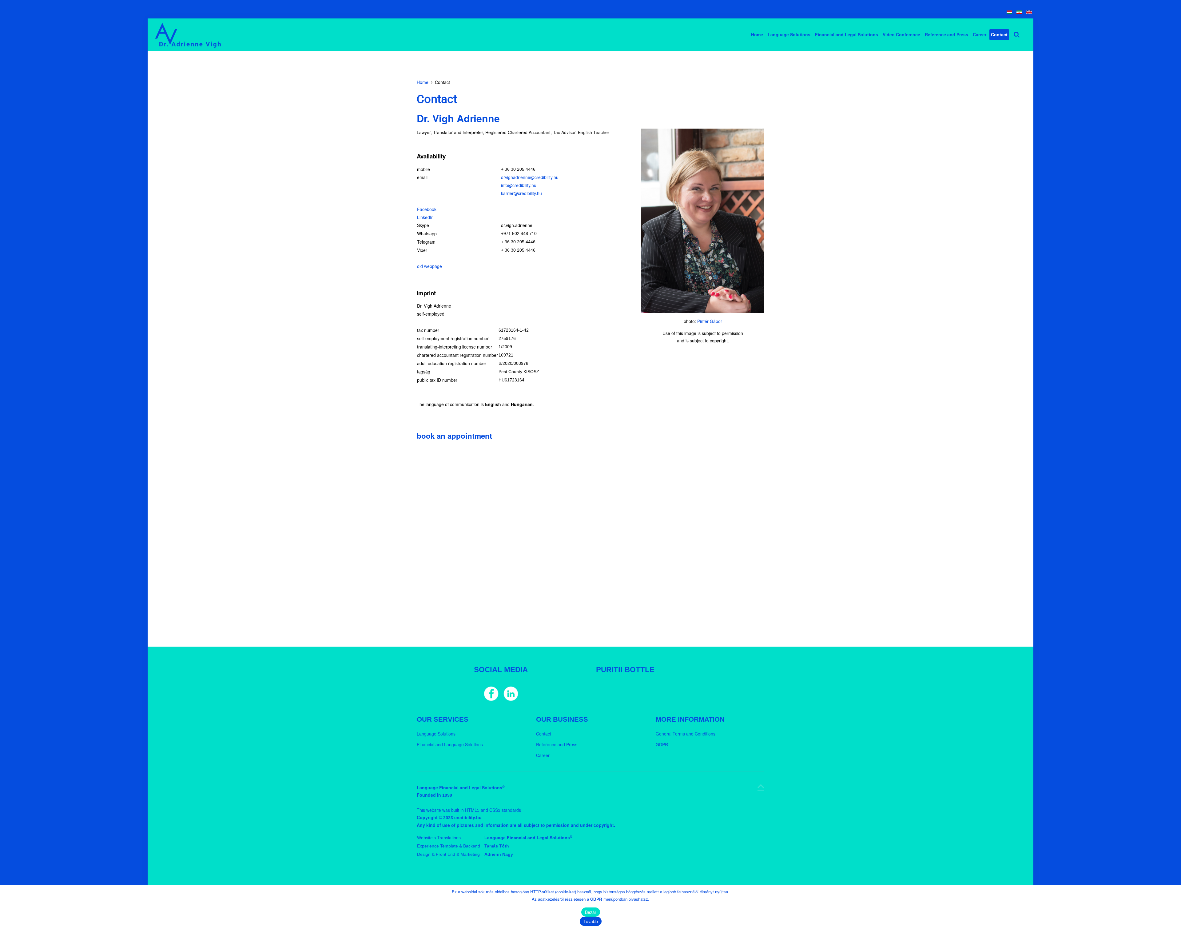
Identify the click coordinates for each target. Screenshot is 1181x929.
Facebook (426, 209)
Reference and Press (946, 34)
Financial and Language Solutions (450, 744)
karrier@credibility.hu (521, 193)
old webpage (429, 266)
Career (979, 34)
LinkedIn (425, 217)
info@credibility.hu (518, 185)
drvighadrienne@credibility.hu (530, 177)
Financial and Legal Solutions (846, 34)
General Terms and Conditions (685, 734)
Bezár (590, 912)
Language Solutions (789, 34)
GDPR (662, 744)
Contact (999, 34)
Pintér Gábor (709, 321)
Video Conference (901, 34)
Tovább (590, 921)
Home (757, 34)
